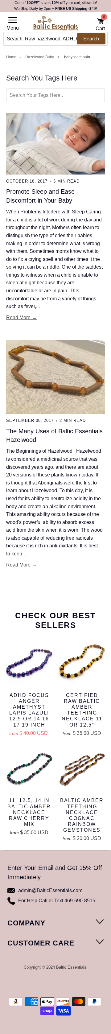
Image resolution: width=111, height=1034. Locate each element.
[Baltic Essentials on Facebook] (51, 983)
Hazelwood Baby (39, 57)
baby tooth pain (77, 57)
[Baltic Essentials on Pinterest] (59, 983)
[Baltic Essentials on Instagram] (67, 983)
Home (11, 57)
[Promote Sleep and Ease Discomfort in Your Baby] (55, 144)
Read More (18, 317)
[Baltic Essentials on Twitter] (42, 983)
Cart (100, 24)
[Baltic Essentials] (55, 25)
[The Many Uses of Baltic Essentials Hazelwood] (55, 377)
